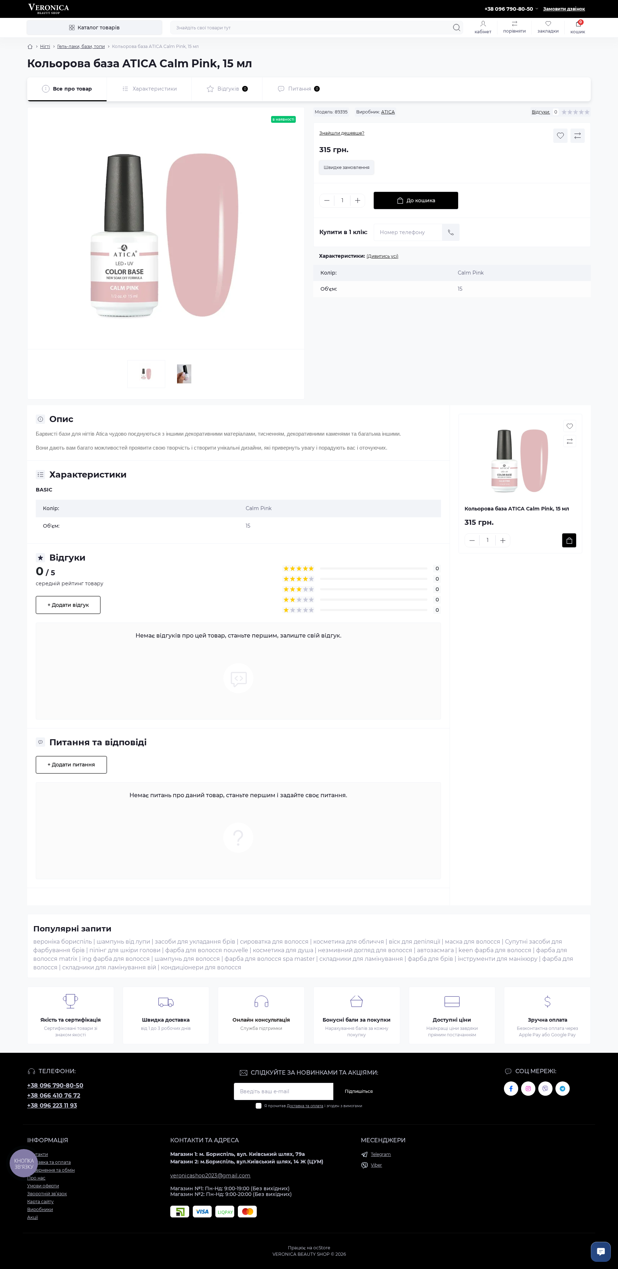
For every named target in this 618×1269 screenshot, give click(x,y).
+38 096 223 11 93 (52, 1105)
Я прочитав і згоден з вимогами (313, 1106)
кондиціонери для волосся (201, 967)
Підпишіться (359, 1091)
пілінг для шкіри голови (125, 950)
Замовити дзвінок (564, 8)
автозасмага (435, 950)
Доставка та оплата (305, 1106)
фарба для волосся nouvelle (206, 950)
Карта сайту (40, 1201)
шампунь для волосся (187, 958)
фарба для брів (430, 958)
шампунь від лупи (123, 941)
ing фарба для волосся (116, 958)
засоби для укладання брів (195, 941)
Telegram (381, 1154)
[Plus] (357, 200)
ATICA (388, 112)
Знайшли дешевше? (341, 133)
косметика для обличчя (348, 941)
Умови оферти (43, 1185)
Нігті (45, 46)
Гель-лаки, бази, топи (81, 46)
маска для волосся (472, 941)
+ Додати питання (71, 764)
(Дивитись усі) (382, 256)
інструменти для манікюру (498, 958)
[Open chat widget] (601, 1252)
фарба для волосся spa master (270, 958)
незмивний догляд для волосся (365, 950)
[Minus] (327, 200)
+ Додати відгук (68, 605)
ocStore (321, 1247)
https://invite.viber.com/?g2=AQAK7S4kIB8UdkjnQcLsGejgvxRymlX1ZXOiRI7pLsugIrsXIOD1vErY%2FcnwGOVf (545, 1088)
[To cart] (569, 540)
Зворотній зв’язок (47, 1193)
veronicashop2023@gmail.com (210, 1175)
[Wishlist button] (560, 136)
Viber (376, 1165)
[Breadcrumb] (30, 46)
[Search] (456, 27)
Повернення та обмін (51, 1170)
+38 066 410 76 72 (53, 1095)
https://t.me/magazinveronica (562, 1088)
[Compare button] (577, 136)
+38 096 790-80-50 (55, 1085)
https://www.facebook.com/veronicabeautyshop (511, 1088)
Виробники (40, 1209)
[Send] (451, 232)
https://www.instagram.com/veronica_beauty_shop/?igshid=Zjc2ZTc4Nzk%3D (528, 1088)
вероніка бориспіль (62, 941)
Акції (32, 1217)
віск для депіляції (414, 941)
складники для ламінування (361, 958)
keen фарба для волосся (494, 950)
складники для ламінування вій (109, 967)
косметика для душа (283, 950)
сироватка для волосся (274, 941)
